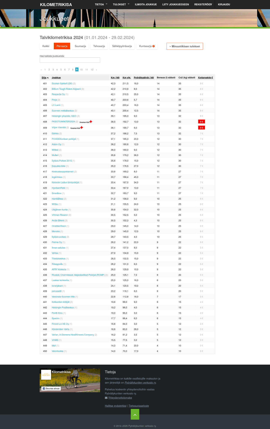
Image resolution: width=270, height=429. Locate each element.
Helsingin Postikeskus (63, 307)
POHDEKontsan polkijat (64, 138)
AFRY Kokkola (59, 269)
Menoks (56, 231)
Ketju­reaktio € (205, 77)
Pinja (54, 99)
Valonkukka (57, 350)
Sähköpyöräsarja (122, 46)
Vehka (55, 252)
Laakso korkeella (60, 280)
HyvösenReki (58, 187)
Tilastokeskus (58, 258)
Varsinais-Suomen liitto (63, 296)
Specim (55, 318)
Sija (44, 77)
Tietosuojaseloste (139, 405)
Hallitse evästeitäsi (115, 405)
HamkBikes (57, 198)
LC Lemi (56, 105)
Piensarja (62, 46)
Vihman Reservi (60, 214)
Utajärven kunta (60, 209)
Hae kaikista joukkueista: (52, 56)
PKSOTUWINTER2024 (63, 121)
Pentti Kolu (57, 312)
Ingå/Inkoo (57, 176)
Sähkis (55, 133)
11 (86, 69)
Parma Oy (57, 242)
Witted (55, 149)
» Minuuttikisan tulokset (185, 46)
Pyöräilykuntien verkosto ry (140, 382)
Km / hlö (115, 77)
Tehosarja (99, 46)
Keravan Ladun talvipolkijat (65, 182)
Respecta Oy (58, 94)
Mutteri (55, 155)
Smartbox (56, 193)
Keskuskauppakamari (62, 171)
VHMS (55, 339)
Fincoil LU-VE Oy (60, 323)
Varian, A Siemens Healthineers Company (73, 334)
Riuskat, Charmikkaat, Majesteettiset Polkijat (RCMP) (78, 274)
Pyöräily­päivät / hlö (144, 77)
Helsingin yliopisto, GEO (64, 115)
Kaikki (45, 46)
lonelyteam (57, 285)
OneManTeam (59, 225)
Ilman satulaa (58, 247)
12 (92, 69)
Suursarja (80, 46)
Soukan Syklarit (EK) (62, 83)
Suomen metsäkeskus (63, 110)
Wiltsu (55, 203)
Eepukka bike (58, 165)
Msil (54, 345)
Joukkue (56, 77)
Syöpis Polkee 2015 (62, 160)
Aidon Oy (56, 144)
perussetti (57, 290)
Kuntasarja (145, 46)
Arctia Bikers (58, 220)
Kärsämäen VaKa (60, 329)
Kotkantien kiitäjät (60, 301)
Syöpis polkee (59, 236)
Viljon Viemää (59, 127)
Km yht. (127, 77)
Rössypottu (57, 263)
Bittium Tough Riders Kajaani (66, 88)
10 (81, 69)
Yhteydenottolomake (120, 397)
